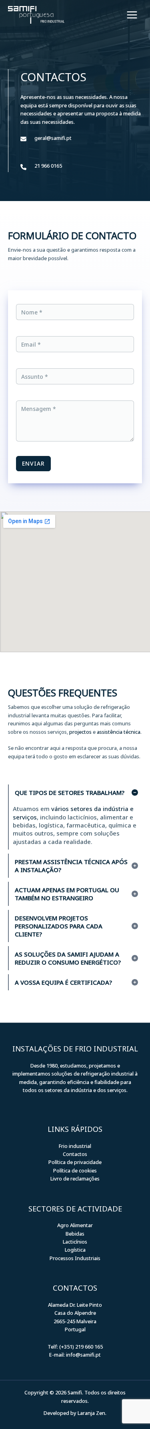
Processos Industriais (75, 1258)
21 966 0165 (48, 165)
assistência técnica (118, 731)
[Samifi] (36, 15)
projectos (80, 731)
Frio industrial (75, 1146)
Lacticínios (75, 1241)
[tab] (75, 817)
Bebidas (75, 1233)
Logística (75, 1249)
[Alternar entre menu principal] (132, 15)
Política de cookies (75, 1170)
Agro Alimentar (75, 1225)
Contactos (75, 1154)
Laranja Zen (91, 1413)
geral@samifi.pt (53, 138)
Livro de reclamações (75, 1178)
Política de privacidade (75, 1162)
